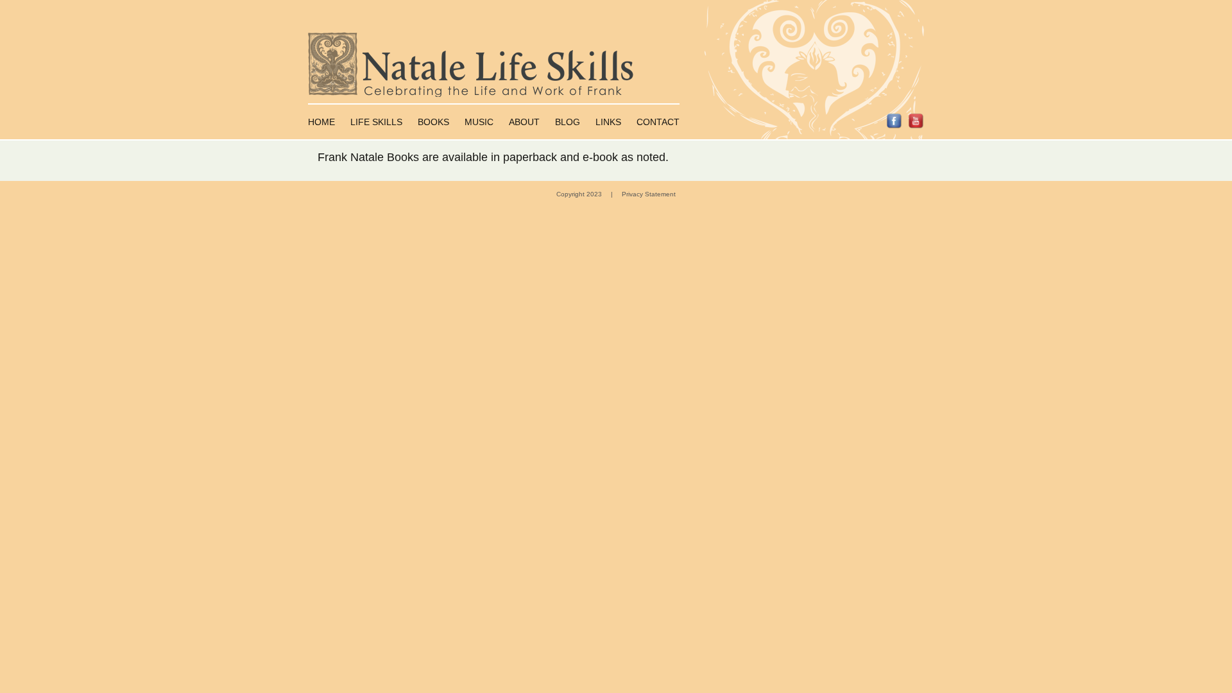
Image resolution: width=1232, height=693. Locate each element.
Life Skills (376, 122)
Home (321, 122)
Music (479, 122)
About (524, 122)
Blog (567, 122)
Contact (658, 122)
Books (433, 122)
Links (608, 122)
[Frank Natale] (616, 64)
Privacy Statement (649, 194)
